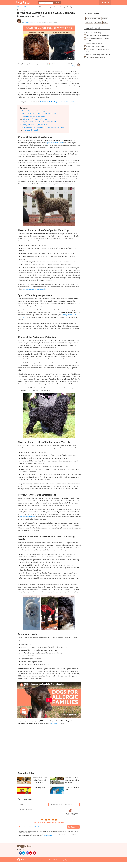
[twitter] (23, 853)
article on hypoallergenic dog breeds (34, 289)
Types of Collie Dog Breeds (94, 44)
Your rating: (37, 822)
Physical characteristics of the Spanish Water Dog (39, 113)
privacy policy (36, 826)
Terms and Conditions (54, 860)
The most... (98, 22)
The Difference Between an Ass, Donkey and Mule (97, 39)
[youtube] (30, 853)
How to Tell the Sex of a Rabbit (95, 46)
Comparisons (35, 7)
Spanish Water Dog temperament (33, 116)
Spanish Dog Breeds (39, 788)
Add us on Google (54, 64)
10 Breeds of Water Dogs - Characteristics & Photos (58, 102)
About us (39, 860)
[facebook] (20, 853)
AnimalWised (20, 7)
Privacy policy (64, 860)
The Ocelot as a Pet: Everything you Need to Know (98, 50)
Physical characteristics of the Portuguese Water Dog (40, 122)
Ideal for (104, 19)
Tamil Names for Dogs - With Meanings (97, 35)
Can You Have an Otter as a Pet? (95, 57)
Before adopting (27, 7)
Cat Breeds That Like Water (72, 789)
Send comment (73, 827)
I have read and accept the (29, 826)
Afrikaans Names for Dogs (93, 33)
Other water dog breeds (30, 130)
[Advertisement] (49, 748)
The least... (89, 22)
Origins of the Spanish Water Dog (33, 111)
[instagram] (27, 853)
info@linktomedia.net (48, 835)
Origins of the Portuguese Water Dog (35, 119)
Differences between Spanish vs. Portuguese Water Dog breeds (43, 127)
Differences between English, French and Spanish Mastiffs (40, 780)
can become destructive (27, 516)
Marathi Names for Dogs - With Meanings (98, 55)
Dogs (73, 66)
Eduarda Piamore (27, 23)
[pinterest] (34, 853)
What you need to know (93, 19)
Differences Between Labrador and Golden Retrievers (72, 780)
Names (105, 22)
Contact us (44, 860)
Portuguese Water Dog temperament (34, 124)
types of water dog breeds (55, 142)
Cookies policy (72, 860)
